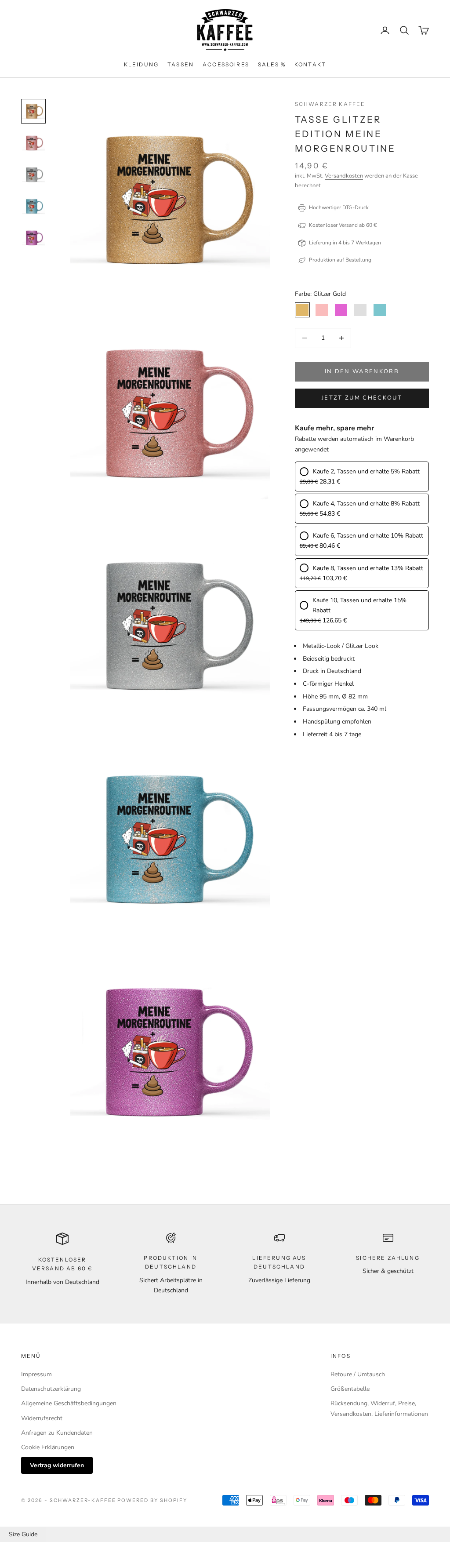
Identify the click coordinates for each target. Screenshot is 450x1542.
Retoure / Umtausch (357, 1374)
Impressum (36, 1374)
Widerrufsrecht (41, 1418)
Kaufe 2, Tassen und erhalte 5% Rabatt (366, 471)
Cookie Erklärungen (47, 1447)
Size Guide (23, 1534)
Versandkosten (344, 176)
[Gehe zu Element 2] (33, 143)
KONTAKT (310, 64)
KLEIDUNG (141, 64)
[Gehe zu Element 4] (33, 206)
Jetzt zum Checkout (362, 398)
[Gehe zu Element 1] (33, 111)
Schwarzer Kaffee (330, 104)
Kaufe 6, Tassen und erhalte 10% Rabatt (368, 535)
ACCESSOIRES (226, 64)
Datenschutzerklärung (51, 1389)
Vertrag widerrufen (57, 1465)
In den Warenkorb (362, 371)
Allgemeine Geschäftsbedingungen (68, 1403)
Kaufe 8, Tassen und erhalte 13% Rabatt (368, 568)
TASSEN (180, 64)
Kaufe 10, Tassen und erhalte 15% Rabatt (359, 605)
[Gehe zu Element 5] (33, 237)
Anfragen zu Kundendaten (57, 1433)
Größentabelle (350, 1389)
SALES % (272, 64)
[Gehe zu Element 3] (33, 174)
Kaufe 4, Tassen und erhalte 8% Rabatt (366, 503)
